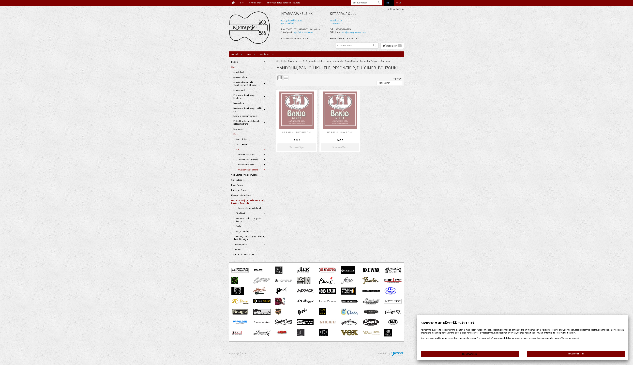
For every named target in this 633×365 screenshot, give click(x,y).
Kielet (235, 134)
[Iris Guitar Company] (327, 292)
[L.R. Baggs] (305, 302)
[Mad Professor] (349, 301)
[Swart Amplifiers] (262, 335)
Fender (238, 226)
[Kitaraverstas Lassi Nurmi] (280, 304)
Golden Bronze (237, 180)
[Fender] (370, 283)
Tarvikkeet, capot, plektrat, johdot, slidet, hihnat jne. (249, 238)
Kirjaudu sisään (397, 9)
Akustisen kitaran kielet (248, 169)
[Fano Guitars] (347, 283)
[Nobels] (302, 314)
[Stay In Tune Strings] (393, 324)
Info (242, 2)
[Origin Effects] (371, 314)
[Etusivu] (233, 3)
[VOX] (349, 335)
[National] (278, 314)
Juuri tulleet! (238, 72)
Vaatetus (237, 249)
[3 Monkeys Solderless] (240, 271)
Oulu (249, 54)
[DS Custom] (304, 283)
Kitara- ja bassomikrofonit (245, 116)
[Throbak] (281, 335)
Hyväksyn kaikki (576, 353)
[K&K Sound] (262, 302)
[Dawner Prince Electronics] (283, 281)
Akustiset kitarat (240, 77)
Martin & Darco (242, 139)
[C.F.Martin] (393, 272)
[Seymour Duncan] (305, 324)
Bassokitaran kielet (246, 164)
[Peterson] (240, 324)
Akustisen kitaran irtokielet (249, 208)
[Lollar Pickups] (327, 303)
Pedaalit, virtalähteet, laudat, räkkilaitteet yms (246, 122)
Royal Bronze (237, 185)
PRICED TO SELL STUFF (243, 254)
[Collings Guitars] (262, 283)
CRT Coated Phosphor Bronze (244, 174)
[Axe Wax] (371, 271)
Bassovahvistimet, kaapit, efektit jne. (247, 109)
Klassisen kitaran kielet (241, 195)
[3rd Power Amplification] (258, 273)
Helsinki (235, 54)
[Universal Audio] (323, 335)
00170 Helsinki (288, 23)
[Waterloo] (371, 334)
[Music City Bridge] (262, 313)
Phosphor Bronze (239, 190)
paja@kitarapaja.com (303, 32)
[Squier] (370, 325)
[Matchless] (393, 302)
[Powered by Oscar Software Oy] (397, 353)
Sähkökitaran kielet (246, 154)
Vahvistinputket (240, 244)
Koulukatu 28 (336, 20)
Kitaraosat (238, 129)
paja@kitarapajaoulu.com (354, 32)
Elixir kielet (240, 213)
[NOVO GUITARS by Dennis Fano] (322, 314)
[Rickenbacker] (262, 322)
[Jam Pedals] (348, 293)
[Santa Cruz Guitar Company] (283, 324)
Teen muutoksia (469, 353)
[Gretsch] (305, 292)
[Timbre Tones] (300, 335)
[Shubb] (327, 323)
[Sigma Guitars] (349, 324)
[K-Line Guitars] (240, 303)
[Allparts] (327, 271)
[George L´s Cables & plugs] (259, 293)
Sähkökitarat (239, 90)
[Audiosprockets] (348, 273)
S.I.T (237, 149)
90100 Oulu (335, 23)
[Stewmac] (236, 335)
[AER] (303, 273)
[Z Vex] (388, 335)
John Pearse (241, 144)
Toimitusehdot (255, 2)
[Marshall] (371, 303)
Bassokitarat (238, 103)
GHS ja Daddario (243, 231)
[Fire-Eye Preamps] (393, 282)
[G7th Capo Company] (237, 293)
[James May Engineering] (371, 291)
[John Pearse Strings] (390, 293)
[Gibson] (281, 293)
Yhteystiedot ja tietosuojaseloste (283, 2)
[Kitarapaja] (250, 27)
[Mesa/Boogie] (240, 314)
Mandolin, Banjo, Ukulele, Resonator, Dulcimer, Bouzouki (248, 202)
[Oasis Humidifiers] (349, 314)
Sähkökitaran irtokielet (248, 159)
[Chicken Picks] (234, 283)
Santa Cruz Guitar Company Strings (248, 220)
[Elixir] (326, 283)
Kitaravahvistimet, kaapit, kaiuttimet (244, 96)
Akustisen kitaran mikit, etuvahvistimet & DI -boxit (244, 83)
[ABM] (279, 273)
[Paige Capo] (393, 313)
